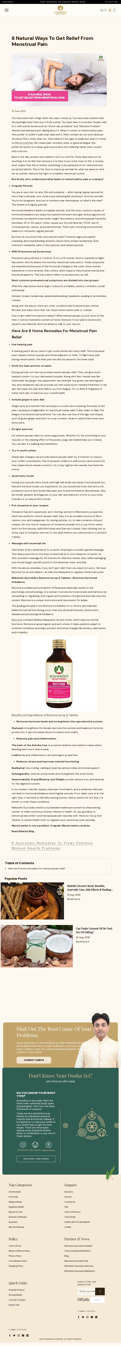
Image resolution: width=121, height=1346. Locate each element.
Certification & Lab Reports (77, 1222)
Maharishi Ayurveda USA (76, 1261)
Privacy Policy (15, 1256)
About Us (68, 1191)
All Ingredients (15, 1295)
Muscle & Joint (16, 1212)
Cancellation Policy (18, 1261)
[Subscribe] (100, 1291)
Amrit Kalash (15, 1191)
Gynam (68, 1197)
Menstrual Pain (24, 143)
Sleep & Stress (15, 1202)
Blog (66, 1256)
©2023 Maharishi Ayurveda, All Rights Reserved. (60, 1339)
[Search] (105, 10)
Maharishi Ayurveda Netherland (79, 1271)
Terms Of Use (15, 1246)
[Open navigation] (7, 10)
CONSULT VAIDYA (34, 1060)
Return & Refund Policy (19, 1251)
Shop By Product (16, 1290)
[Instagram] (87, 1317)
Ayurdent (13, 1222)
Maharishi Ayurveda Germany (78, 1266)
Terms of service (72, 1212)
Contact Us (69, 1202)
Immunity (13, 1197)
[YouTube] (92, 1317)
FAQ (66, 1207)
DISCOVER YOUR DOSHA (36, 1158)
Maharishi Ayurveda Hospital (78, 1246)
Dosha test (14, 1305)
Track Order (69, 1217)
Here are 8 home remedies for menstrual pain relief (36, 868)
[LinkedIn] (96, 1317)
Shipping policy (16, 1266)
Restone (17, 619)
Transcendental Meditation (77, 1251)
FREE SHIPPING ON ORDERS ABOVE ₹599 (49, 2)
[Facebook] (79, 1317)
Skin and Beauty (16, 1227)
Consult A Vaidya (17, 1300)
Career (67, 1227)
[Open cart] (114, 10)
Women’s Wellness (18, 1217)
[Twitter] (83, 1317)
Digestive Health (16, 1207)
